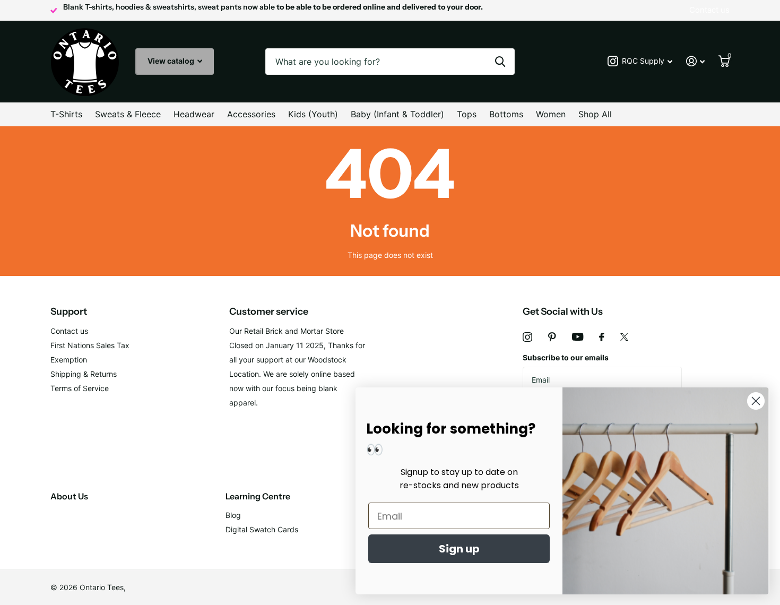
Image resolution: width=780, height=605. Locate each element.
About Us (69, 496)
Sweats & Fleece (128, 114)
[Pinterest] (552, 337)
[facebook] (601, 337)
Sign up (459, 548)
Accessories (251, 114)
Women (551, 114)
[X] (624, 337)
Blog (233, 515)
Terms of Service (79, 388)
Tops (466, 114)
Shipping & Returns (83, 373)
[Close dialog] (756, 401)
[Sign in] (695, 61)
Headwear (194, 114)
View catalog (172, 60)
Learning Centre (258, 496)
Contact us (69, 330)
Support (68, 311)
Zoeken (500, 61)
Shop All (595, 114)
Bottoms (506, 114)
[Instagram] (527, 337)
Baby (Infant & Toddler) (397, 114)
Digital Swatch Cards (262, 529)
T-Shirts (66, 114)
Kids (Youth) (313, 114)
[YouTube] (577, 337)
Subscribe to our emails (566, 357)
